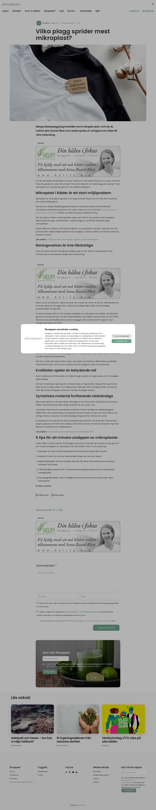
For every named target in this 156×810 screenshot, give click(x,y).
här (70, 348)
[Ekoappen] (33, 339)
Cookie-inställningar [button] (121, 336)
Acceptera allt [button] (121, 341)
